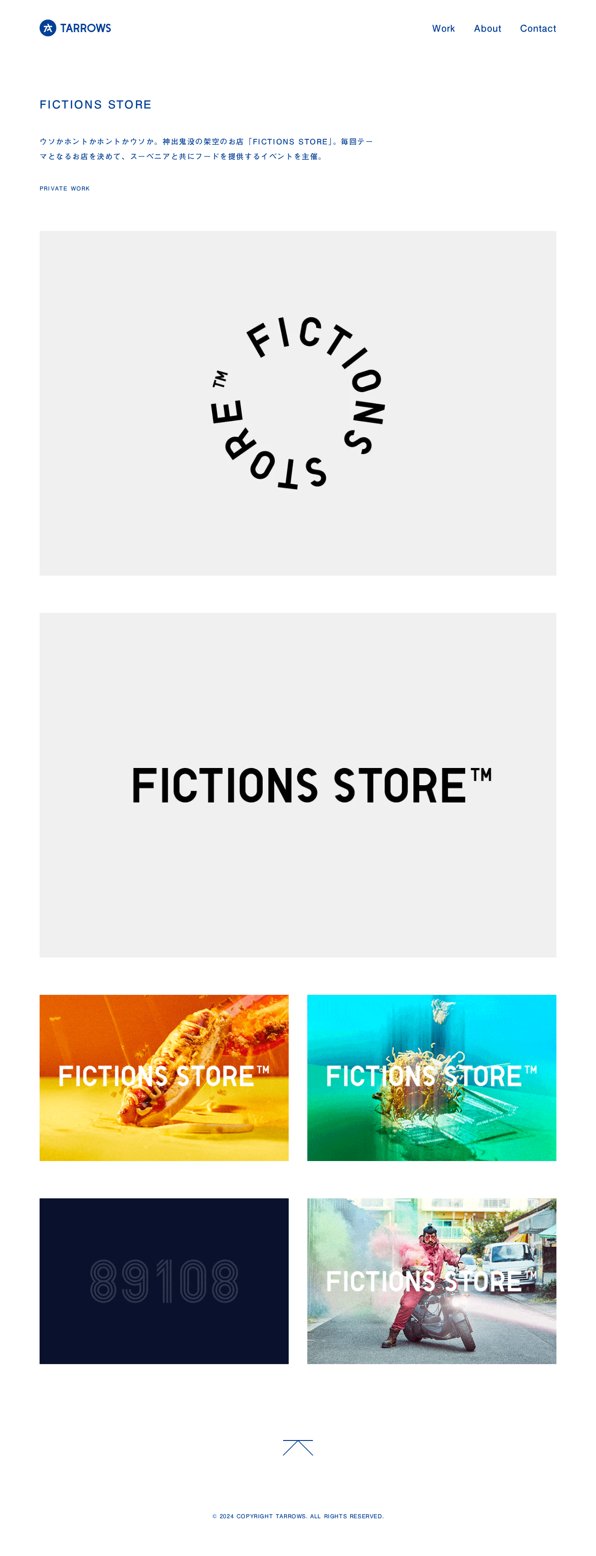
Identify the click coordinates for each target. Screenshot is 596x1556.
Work (443, 28)
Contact (538, 28)
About (487, 28)
